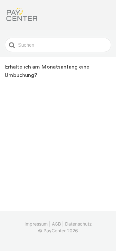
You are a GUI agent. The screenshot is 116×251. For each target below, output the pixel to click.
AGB (56, 224)
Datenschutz (78, 224)
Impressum (36, 224)
